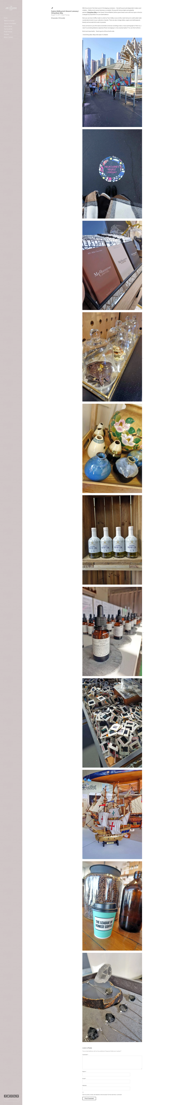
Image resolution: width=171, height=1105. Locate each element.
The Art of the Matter (10, 23)
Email (84, 1078)
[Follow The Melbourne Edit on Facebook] (5, 1096)
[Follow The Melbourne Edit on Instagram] (11, 1096)
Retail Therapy (8, 31)
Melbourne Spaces (9, 20)
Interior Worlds (8, 26)
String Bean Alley (92, 12)
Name (84, 1071)
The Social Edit (8, 29)
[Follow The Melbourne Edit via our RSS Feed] (14, 1096)
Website (84, 1085)
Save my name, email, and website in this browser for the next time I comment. (102, 1094)
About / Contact (8, 37)
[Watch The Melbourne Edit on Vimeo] (17, 1096)
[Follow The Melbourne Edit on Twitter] (8, 1096)
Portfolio (6, 34)
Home (5, 18)
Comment (85, 1054)
